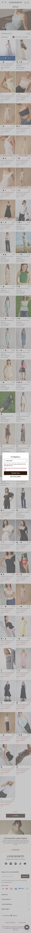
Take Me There (15, 473)
